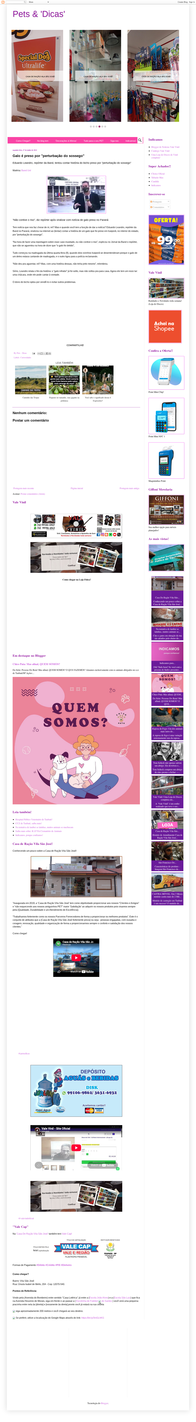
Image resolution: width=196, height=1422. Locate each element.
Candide (155, 181)
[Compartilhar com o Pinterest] (49, 353)
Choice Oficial (158, 173)
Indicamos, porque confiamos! (29, 835)
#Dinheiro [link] (66, 1265)
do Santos (107, 1301)
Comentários (158, 207)
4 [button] (99, 127)
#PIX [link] (57, 1265)
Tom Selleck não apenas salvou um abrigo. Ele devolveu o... (167, 764)
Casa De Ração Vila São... (167, 597)
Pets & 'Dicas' (39, 14)
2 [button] (94, 127)
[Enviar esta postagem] (33, 353)
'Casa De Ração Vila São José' (32, 1234)
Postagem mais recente (23, 488)
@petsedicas (24, 1053)
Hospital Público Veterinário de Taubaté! (33, 819)
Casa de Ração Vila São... (167, 831)
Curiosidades (25, 357)
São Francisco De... (167, 862)
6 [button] (105, 127)
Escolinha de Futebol (87, 1301)
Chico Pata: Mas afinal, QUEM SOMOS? (36, 664)
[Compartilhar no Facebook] (47, 353)
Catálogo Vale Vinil (160, 150)
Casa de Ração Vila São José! (40, 76)
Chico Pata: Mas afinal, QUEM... (167, 694)
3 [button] (97, 127)
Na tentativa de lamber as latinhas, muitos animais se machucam (44, 827)
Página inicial (77, 488)
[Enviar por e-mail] (38, 353)
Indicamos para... (167, 662)
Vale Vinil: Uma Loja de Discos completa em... (167, 798)
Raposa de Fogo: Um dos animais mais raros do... (167, 730)
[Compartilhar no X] (44, 353)
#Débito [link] (40, 1265)
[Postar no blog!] (41, 353)
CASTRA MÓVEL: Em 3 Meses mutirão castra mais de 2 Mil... (167, 895)
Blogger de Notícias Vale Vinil (165, 146)
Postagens (157, 201)
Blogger (104, 1403)
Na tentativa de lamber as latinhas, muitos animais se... (167, 630)
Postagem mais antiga (129, 488)
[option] (40, 76)
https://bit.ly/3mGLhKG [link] (92, 1318)
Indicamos (156, 185)
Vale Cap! (67, 1234)
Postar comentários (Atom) (33, 493)
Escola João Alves (98, 1297)
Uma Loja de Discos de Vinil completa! (164, 156)
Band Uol (26, 170)
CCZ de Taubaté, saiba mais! (28, 823)
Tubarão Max (157, 177)
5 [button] (102, 127)
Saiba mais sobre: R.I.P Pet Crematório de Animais (38, 831)
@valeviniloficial (26, 1218)
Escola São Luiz (122, 1297)
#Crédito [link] (50, 1265)
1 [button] (91, 127)
